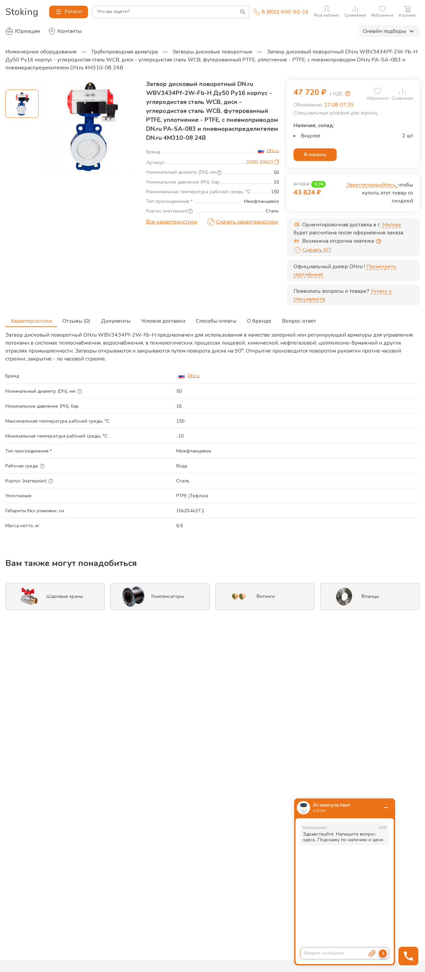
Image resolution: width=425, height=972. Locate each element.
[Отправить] (383, 953)
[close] (385, 807)
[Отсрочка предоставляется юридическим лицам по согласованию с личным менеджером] (378, 241)
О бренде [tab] (259, 321)
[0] (377, 91)
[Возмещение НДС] (347, 93)
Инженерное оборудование (41, 51)
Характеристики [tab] (31, 321)
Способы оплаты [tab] (216, 321)
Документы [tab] (115, 321)
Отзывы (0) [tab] (76, 321)
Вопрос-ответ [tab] (299, 321)
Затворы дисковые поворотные (212, 51)
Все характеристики (171, 221)
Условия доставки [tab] (163, 321)
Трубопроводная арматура (124, 51)
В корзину (315, 154)
